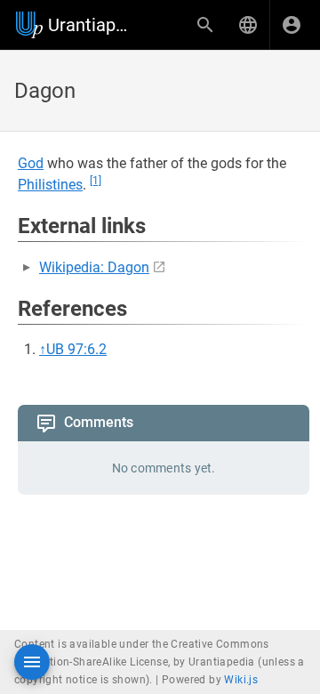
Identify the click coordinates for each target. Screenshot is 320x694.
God (31, 163)
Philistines (50, 184)
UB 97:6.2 (76, 349)
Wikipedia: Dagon (94, 267)
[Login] (291, 25)
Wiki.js (241, 680)
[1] (95, 180)
